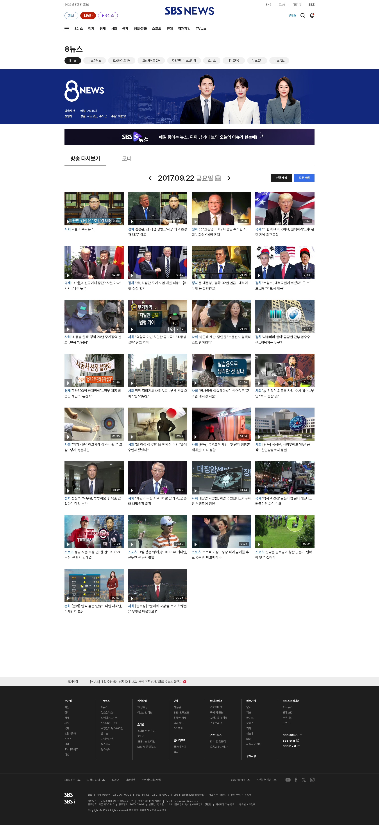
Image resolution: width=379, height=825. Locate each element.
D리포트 (178, 728)
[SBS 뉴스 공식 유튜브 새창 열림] (288, 779)
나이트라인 (233, 60)
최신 (66, 707)
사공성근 (92, 116)
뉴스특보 (279, 60)
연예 (170, 29)
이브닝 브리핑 (144, 712)
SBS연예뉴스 (290, 734)
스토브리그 (216, 723)
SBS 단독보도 (181, 712)
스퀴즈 (286, 723)
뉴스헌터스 (94, 60)
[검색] (302, 15)
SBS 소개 (72, 780)
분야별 (68, 700)
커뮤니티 (287, 717)
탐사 (176, 752)
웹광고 (115, 780)
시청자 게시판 (253, 744)
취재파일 (184, 29)
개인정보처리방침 (151, 780)
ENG (269, 4)
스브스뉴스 (216, 734)
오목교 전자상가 (218, 746)
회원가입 (297, 4)
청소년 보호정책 (247, 804)
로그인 (282, 4)
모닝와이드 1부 (122, 60)
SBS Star (289, 739)
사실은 (177, 707)
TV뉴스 (201, 29)
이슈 (66, 754)
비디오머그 (216, 700)
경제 (103, 29)
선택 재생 (281, 178)
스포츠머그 (216, 707)
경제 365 (179, 723)
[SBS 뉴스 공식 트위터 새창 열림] (304, 779)
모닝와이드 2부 (151, 60)
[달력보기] (218, 178)
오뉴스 (212, 60)
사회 (114, 29)
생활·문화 (140, 29)
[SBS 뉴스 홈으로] (189, 11)
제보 (248, 712)
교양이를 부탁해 (218, 717)
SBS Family (240, 780)
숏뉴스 (250, 723)
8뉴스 (78, 29)
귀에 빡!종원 (216, 712)
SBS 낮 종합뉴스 (146, 746)
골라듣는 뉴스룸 (146, 731)
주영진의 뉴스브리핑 (184, 60)
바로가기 (251, 700)
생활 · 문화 (70, 733)
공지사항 (251, 756)
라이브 (250, 717)
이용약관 (130, 780)
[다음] (228, 178)
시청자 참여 (96, 780)
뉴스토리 (257, 60)
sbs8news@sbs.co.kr (193, 794)
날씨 (248, 707)
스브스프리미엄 (291, 700)
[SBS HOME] (311, 4)
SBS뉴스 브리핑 (146, 741)
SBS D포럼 (289, 745)
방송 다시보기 (85, 158)
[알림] (312, 15)
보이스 (141, 736)
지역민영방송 (267, 780)
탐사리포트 (180, 739)
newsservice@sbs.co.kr (186, 801)
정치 (91, 29)
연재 (176, 700)
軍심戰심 (142, 707)
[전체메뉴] (66, 28)
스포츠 (156, 29)
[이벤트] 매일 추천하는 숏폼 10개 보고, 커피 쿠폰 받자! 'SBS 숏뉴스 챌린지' (136, 680)
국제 (125, 29)
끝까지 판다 (180, 746)
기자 (248, 728)
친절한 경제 (180, 717)
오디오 (141, 723)
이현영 (122, 116)
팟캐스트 (287, 712)
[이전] (150, 178)
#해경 (292, 15)
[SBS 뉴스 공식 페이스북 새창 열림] (296, 779)
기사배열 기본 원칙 (225, 804)
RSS (249, 739)
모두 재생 (304, 178)
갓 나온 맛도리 (218, 741)
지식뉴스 (287, 707)
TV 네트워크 (71, 749)
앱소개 (250, 733)
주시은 (103, 116)
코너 (126, 158)
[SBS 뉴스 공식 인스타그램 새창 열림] (312, 779)
